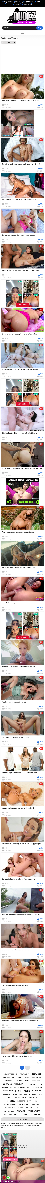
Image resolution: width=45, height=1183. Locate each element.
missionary (18, 1084)
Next (27, 1068)
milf (14, 1077)
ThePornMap (8, 1)
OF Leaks (35, 3)
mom (40, 1094)
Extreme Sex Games (12, 3)
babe (20, 1077)
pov (38, 1108)
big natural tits (23, 1074)
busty (14, 1094)
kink (28, 1087)
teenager (36, 1074)
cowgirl (11, 1101)
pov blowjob (30, 1084)
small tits (36, 1091)
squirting (23, 1094)
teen (39, 1084)
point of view (34, 1111)
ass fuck (32, 1094)
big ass (17, 1115)
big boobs (7, 1084)
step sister (37, 1087)
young (27, 1091)
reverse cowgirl (10, 1104)
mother (6, 1077)
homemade (7, 1088)
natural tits (10, 1107)
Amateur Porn (29, 1)
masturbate (24, 1104)
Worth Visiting (28, 4)
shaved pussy (32, 1101)
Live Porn (17, 4)
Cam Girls (18, 1)
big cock (30, 1108)
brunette (27, 1115)
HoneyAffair (25, 3)
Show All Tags (22, 1119)
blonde (37, 1115)
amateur (8, 1115)
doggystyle (33, 1098)
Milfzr (38, 1)
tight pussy (35, 1104)
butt (27, 1081)
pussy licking (19, 1087)
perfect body (9, 1111)
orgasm (20, 1108)
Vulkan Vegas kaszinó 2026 (22, 1146)
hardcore (21, 1101)
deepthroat (36, 1077)
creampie (6, 1094)
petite (9, 1098)
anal (24, 1098)
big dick (18, 1091)
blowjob (21, 1111)
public (26, 1077)
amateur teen (9, 1074)
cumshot (8, 1081)
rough (17, 1098)
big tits (18, 1081)
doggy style (8, 1091)
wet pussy (36, 1081)
